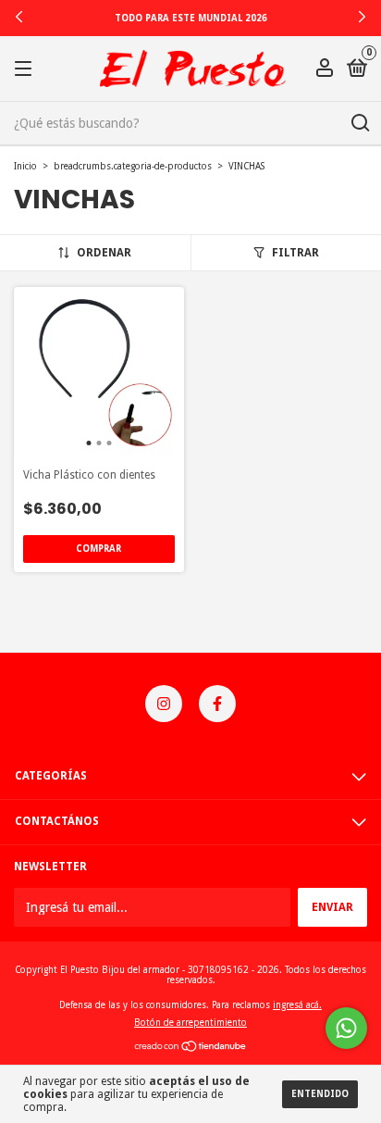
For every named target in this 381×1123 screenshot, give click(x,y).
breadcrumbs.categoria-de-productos (133, 166)
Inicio (25, 166)
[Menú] (26, 69)
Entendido (320, 1094)
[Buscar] (359, 123)
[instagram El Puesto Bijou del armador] (163, 703)
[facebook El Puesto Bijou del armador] (217, 703)
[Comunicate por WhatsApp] (346, 1028)
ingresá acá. (297, 1005)
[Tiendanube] (191, 1048)
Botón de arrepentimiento (190, 1022)
